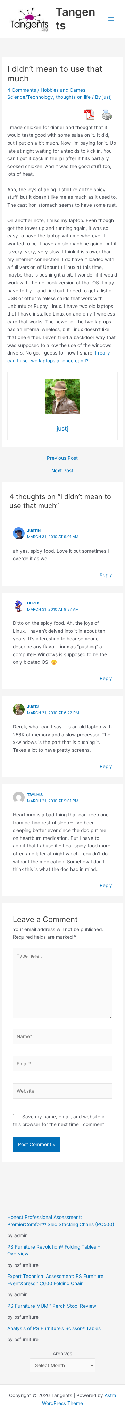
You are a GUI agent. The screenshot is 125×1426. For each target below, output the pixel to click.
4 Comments (21, 90)
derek (33, 603)
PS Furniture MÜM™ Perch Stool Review (51, 1306)
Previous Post (62, 458)
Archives (62, 1353)
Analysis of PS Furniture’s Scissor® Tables (54, 1328)
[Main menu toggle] (111, 19)
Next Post (62, 470)
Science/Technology (30, 97)
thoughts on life (73, 97)
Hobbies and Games (63, 90)
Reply (106, 575)
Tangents (75, 18)
